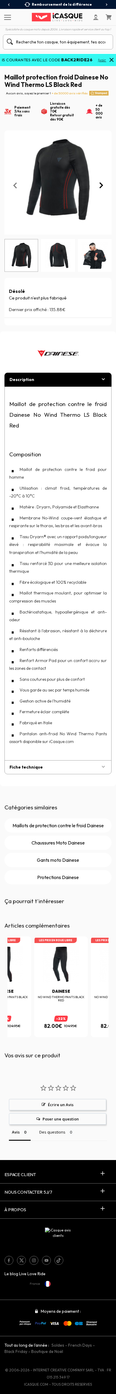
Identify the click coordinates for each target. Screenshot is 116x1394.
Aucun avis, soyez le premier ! (47, 93)
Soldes (57, 1345)
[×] (111, 60)
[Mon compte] (96, 17)
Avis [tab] (16, 1132)
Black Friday (15, 1351)
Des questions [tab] (52, 1132)
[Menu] (6, 17)
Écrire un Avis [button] (60, 1104)
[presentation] (9, 4)
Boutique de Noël (47, 1351)
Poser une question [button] (61, 1119)
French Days (80, 1345)
